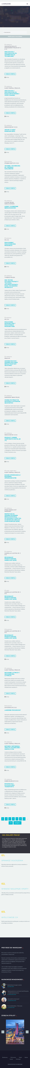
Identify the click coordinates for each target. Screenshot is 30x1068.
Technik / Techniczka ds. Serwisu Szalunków (12, 167)
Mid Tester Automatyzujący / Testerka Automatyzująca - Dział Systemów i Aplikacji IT (11, 283)
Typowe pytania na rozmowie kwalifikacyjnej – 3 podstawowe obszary (18, 992)
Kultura (26, 1057)
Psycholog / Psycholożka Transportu (10, 785)
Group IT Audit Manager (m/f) (10, 130)
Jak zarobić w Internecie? (13, 999)
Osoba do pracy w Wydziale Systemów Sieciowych (12, 401)
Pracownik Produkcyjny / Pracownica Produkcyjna (10, 324)
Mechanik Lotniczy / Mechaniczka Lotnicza (12, 674)
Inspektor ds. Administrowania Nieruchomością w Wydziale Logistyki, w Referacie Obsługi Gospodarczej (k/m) (13, 517)
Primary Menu (27, 4)
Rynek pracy (5, 1057)
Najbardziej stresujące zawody (14, 985)
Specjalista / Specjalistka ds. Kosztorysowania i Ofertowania (12, 93)
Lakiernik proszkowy (13, 710)
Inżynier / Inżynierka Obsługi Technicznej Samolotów (12, 747)
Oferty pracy (13, 1057)
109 (11, 823)
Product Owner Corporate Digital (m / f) (13, 439)
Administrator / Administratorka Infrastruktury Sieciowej (11, 363)
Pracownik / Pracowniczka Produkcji (10, 244)
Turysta (11, 1059)
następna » (17, 823)
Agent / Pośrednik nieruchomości (11, 207)
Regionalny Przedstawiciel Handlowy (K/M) (10, 559)
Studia (20, 1057)
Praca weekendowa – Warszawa (14, 1006)
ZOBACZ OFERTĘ (10, 74)
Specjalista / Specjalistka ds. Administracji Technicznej (11, 54)
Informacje (18, 1059)
